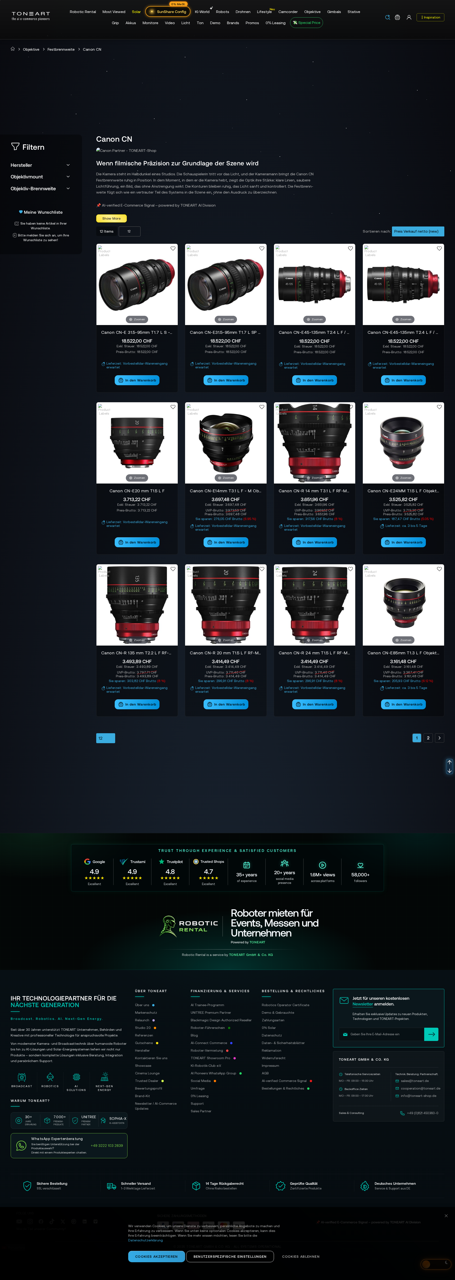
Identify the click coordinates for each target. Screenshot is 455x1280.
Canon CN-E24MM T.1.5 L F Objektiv (403, 490)
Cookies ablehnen (301, 1256)
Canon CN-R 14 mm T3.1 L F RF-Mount (314, 490)
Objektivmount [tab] (27, 176)
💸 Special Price (306, 22)
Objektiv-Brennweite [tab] (33, 188)
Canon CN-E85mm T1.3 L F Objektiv (403, 652)
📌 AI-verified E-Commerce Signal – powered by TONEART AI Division (156, 205)
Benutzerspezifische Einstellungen (230, 1256)
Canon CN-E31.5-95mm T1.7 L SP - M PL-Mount (226, 332)
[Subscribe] (431, 1034)
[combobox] (389, 18)
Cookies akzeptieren (156, 1256)
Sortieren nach (376, 231)
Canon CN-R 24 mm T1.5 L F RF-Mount (314, 652)
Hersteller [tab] (21, 165)
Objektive (31, 49)
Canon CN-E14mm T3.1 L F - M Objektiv (226, 490)
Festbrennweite (61, 49)
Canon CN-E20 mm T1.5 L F (137, 490)
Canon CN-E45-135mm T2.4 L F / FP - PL (314, 332)
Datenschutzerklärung (145, 1240)
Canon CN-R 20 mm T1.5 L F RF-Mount (226, 652)
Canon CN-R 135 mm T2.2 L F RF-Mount (137, 652)
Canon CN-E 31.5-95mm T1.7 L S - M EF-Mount (137, 332)
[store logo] (31, 16)
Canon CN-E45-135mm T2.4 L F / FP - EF (403, 332)
